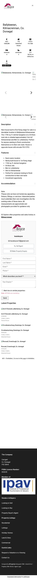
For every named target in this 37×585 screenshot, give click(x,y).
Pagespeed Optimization (14, 576)
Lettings (5, 528)
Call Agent (19, 246)
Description (6, 124)
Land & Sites (6, 538)
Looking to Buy (7, 508)
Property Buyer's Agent (10, 513)
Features (5, 153)
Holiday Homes (7, 533)
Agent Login (17, 566)
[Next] (31, 92)
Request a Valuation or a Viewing (13, 553)
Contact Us (5, 558)
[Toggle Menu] (33, 5)
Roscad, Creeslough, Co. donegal (12, 346)
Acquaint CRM (20, 564)
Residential (6, 523)
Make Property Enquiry (19, 251)
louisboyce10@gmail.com (19, 241)
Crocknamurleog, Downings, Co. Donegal (15, 330)
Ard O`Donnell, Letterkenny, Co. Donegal (14, 314)
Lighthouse (26, 576)
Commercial (6, 543)
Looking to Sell (7, 503)
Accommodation (8, 183)
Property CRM (5, 566)
